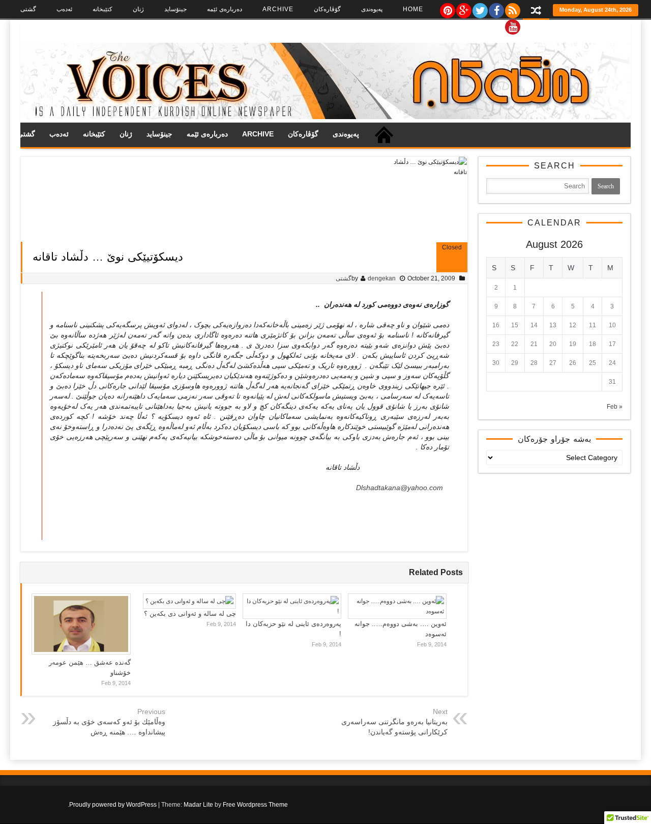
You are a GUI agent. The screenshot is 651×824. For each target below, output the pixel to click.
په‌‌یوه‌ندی (371, 9)
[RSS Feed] (512, 8)
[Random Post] (536, 11)
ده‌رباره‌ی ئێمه (224, 9)
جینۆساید (175, 9)
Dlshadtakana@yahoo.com (399, 488)
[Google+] (463, 8)
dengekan (382, 278)
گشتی (28, 9)
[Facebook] (496, 8)
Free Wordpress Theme (255, 804)
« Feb (615, 406)
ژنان (138, 9)
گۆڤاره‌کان (327, 9)
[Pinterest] (447, 8)
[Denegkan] (325, 117)
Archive (277, 9)
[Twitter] (479, 8)
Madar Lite (198, 804)
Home (413, 9)
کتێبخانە (102, 9)
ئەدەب (64, 9)
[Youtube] (512, 24)
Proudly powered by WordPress (113, 804)
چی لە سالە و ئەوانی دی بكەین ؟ (190, 613)
